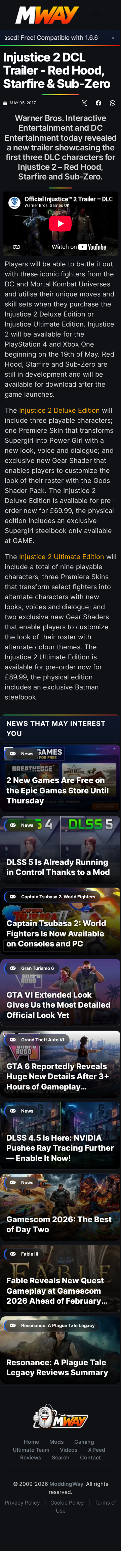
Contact (90, 1457)
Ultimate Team (31, 1450)
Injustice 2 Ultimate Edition (61, 557)
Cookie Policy (67, 1503)
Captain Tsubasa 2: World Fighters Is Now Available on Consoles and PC (56, 933)
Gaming (84, 1442)
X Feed (96, 1450)
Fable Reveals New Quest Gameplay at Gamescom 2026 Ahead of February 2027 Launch (55, 1296)
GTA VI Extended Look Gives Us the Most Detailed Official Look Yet (58, 1005)
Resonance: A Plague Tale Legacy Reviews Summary (57, 1367)
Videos (69, 1450)
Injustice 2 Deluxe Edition (59, 410)
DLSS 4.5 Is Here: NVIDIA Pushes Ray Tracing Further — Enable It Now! (60, 1148)
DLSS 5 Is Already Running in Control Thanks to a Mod (58, 867)
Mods (56, 1442)
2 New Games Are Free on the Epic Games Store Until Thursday (57, 790)
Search (61, 1457)
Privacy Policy (22, 1503)
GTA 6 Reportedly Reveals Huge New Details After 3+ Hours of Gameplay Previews (57, 1081)
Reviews (30, 1457)
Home (31, 1442)
